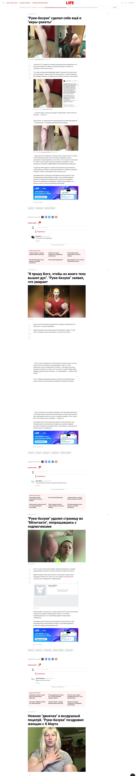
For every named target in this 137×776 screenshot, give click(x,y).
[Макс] (45, 217)
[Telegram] (49, 217)
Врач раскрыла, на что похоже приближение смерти (75, 260)
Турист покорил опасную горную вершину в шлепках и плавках (56, 506)
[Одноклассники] (56, 217)
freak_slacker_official (40, 59)
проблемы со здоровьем (68, 426)
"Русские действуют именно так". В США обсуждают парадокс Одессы (56, 696)
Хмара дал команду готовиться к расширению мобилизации (55, 254)
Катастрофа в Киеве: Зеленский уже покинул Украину (73, 254)
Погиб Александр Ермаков (55, 260)
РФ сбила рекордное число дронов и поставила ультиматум (36, 261)
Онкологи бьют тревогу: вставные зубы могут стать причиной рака (74, 696)
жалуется (36, 181)
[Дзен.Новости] (42, 217)
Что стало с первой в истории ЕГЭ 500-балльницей (37, 702)
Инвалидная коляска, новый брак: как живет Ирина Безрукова (37, 696)
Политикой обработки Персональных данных (55, 7)
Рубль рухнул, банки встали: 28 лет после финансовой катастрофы (37, 506)
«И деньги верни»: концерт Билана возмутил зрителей (36, 253)
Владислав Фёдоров (39, 202)
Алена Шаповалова (39, 446)
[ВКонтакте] (52, 217)
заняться (41, 183)
